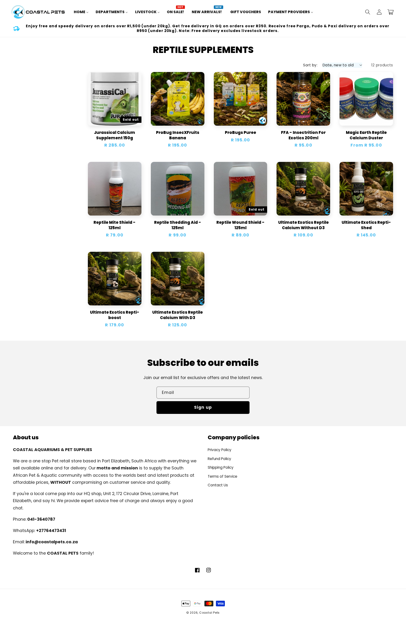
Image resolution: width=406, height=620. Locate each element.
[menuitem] (81, 12)
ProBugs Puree (240, 132)
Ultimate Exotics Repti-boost (114, 315)
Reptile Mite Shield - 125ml (115, 225)
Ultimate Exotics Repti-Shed (366, 225)
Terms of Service (222, 476)
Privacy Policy (219, 449)
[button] (367, 12)
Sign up (203, 407)
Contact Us (218, 485)
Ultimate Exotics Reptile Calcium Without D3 (303, 225)
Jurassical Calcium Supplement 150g (114, 135)
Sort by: (310, 65)
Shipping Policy (221, 467)
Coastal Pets (209, 613)
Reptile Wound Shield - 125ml (240, 225)
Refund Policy (219, 458)
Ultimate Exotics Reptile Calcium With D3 (177, 315)
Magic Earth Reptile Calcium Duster (366, 135)
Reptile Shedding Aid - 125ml (177, 225)
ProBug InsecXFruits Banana (177, 135)
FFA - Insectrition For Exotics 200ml (303, 135)
